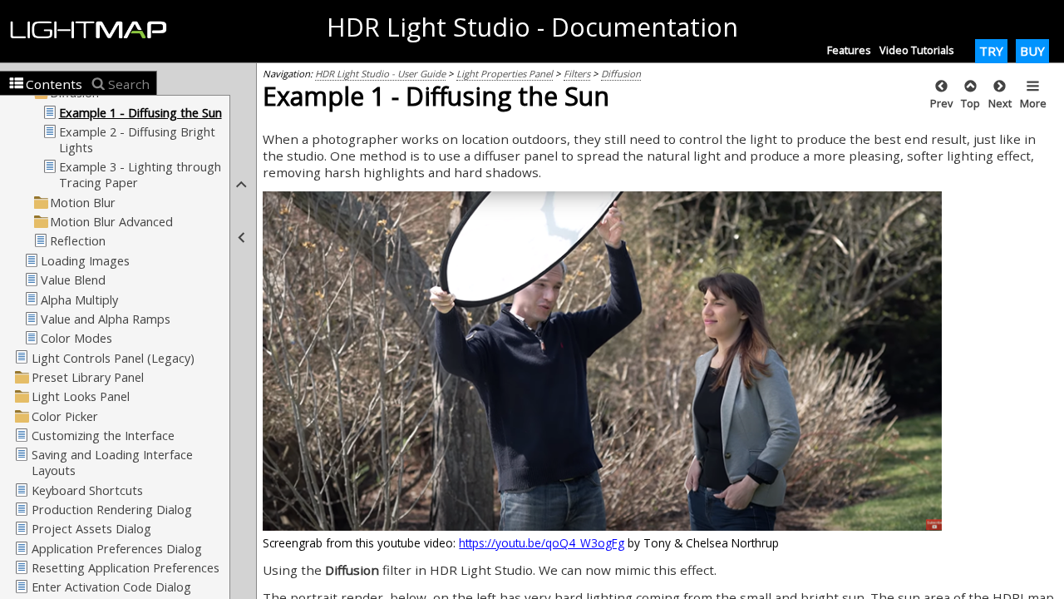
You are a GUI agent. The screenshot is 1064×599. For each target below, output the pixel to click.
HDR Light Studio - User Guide (380, 73)
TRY (991, 50)
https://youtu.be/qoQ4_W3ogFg (541, 543)
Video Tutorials (916, 49)
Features (849, 49)
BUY (1032, 50)
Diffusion (621, 73)
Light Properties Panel (504, 73)
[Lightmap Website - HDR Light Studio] (95, 30)
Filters (577, 73)
